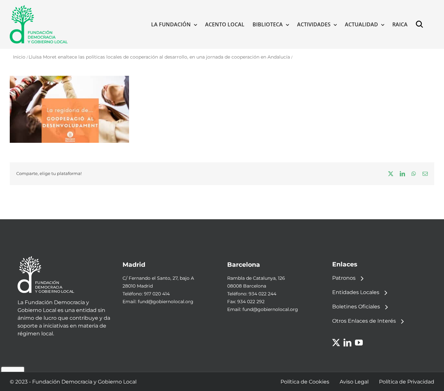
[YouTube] (359, 342)
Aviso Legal (354, 382)
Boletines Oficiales (356, 306)
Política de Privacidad (406, 382)
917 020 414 (157, 294)
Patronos (344, 278)
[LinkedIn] (347, 342)
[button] (421, 24)
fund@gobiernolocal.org (165, 301)
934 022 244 (262, 294)
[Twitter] (336, 342)
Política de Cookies (305, 382)
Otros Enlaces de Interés (364, 321)
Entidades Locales (355, 292)
